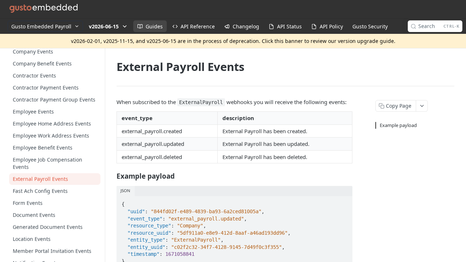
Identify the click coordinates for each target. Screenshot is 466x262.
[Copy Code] (344, 202)
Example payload (398, 125)
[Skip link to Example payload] (111, 176)
